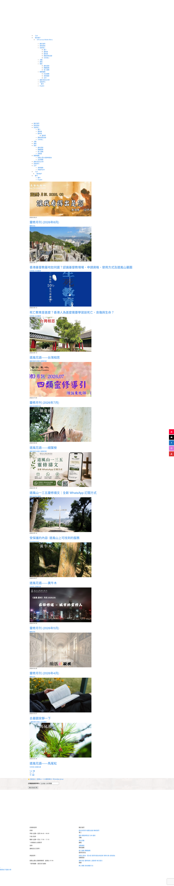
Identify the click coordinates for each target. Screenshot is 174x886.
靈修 (80, 835)
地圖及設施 (90, 830)
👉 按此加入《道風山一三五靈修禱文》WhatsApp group (45, 779)
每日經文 (100, 860)
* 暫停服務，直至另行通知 (38, 858)
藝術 (94, 835)
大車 (9, 870)
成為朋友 (112, 855)
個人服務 (82, 850)
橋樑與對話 (85, 835)
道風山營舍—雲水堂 (85, 855)
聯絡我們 (96, 830)
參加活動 (81, 840)
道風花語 (44, 361)
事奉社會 (107, 855)
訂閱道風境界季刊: (34, 783)
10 (33, 773)
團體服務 (87, 850)
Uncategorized (34, 541)
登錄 (7, 870)
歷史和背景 (82, 830)
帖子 (4, 870)
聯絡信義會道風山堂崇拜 (37, 851)
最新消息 (32, 361)
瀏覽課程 (81, 845)
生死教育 (38, 271)
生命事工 (32, 271)
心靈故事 (32, 722)
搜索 (1, 870)
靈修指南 (88, 860)
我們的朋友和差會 (98, 855)
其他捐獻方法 (89, 866)
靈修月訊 (32, 226)
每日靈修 (38, 496)
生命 (91, 835)
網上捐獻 (82, 866)
